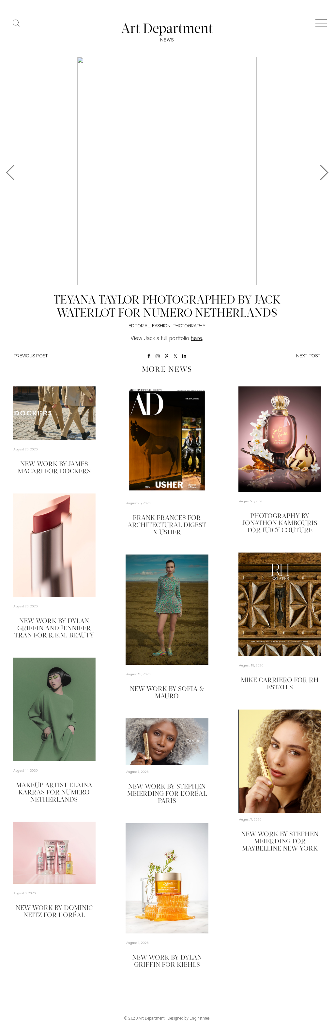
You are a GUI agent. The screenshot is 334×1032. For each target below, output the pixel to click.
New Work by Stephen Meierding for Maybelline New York (279, 841)
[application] (279, 761)
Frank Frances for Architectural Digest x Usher (167, 525)
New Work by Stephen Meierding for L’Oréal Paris (167, 794)
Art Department (152, 1018)
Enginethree (199, 1018)
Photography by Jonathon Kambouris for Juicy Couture (279, 523)
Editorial (139, 326)
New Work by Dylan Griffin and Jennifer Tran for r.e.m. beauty (54, 628)
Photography (189, 326)
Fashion (161, 326)
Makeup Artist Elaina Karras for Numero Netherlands (54, 792)
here (196, 339)
